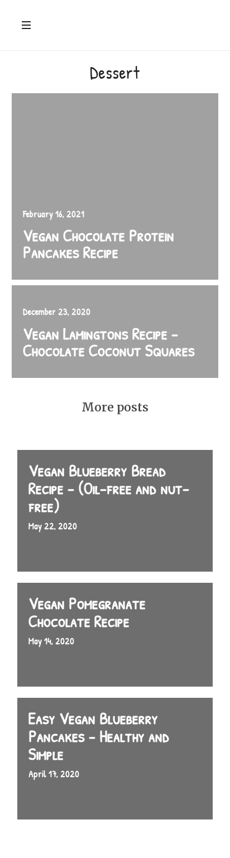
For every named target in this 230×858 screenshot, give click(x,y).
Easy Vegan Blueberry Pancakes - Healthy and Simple (99, 736)
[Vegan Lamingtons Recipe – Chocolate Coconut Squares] (115, 331)
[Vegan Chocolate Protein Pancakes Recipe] (115, 186)
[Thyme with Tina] (124, 26)
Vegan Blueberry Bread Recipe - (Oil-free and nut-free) (108, 488)
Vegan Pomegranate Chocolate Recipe (87, 612)
